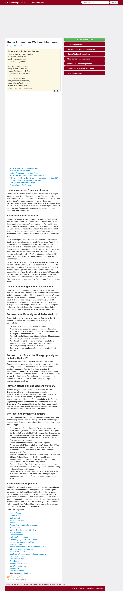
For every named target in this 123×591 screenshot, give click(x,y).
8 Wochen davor (16, 544)
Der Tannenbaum (16, 534)
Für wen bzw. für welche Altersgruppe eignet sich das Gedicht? (34, 178)
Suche (114, 2)
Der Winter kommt (17, 570)
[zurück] (54, 91)
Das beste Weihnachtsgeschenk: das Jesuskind (28, 554)
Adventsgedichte (19, 46)
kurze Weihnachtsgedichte (79, 54)
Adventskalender (75, 73)
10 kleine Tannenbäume (19, 537)
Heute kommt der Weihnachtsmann (51, 584)
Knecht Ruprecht (16, 532)
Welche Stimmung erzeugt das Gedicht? (25, 173)
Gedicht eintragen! (85, 40)
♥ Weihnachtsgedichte (14, 584)
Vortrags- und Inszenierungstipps (22, 182)
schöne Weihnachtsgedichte (80, 63)
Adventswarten (15, 515)
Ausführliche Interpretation (20, 170)
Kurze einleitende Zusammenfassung (24, 168)
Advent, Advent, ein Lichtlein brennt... (24, 525)
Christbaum (14, 561)
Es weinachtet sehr (17, 558)
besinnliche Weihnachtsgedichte (81, 49)
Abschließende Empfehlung (20, 185)
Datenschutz (90, 589)
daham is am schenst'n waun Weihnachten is (27, 546)
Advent (12, 522)
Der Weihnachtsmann (18, 566)
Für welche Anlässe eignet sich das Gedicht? (27, 175)
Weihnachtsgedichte (16, 2)
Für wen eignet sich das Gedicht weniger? (26, 180)
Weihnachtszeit (15, 568)
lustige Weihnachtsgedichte (79, 59)
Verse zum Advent (17, 520)
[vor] (57, 91)
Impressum (99, 589)
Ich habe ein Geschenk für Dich (22, 542)
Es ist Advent (15, 518)
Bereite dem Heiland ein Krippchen (23, 530)
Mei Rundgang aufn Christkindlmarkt (24, 539)
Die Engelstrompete (17, 556)
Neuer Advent (15, 527)
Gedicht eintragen (38, 2)
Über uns (81, 589)
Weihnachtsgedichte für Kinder (81, 68)
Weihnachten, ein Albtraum (20, 563)
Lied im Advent (15, 513)
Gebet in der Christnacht (19, 551)
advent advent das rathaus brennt (23, 549)
